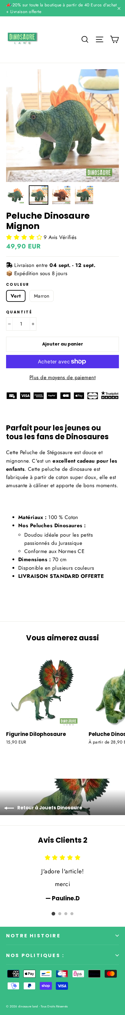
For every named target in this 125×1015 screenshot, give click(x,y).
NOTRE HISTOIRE (33, 935)
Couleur (17, 284)
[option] (62, 125)
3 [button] (65, 913)
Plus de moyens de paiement (62, 377)
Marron (41, 295)
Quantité (19, 312)
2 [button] (59, 913)
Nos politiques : (35, 955)
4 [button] (71, 913)
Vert (16, 295)
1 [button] (53, 914)
